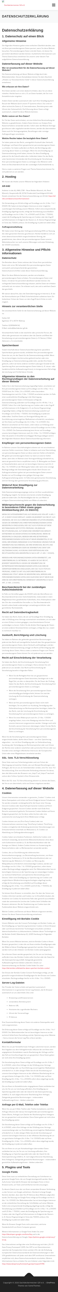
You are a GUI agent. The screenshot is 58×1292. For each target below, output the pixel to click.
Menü (53, 5)
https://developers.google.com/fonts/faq (17, 1234)
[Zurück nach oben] (29, 1276)
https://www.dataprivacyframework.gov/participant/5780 (23, 1264)
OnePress (50, 1282)
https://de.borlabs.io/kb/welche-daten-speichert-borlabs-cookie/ (26, 968)
